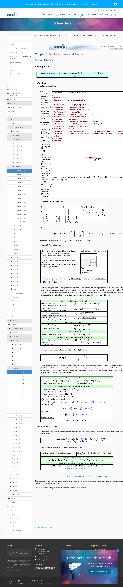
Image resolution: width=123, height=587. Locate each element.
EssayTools (14, 111)
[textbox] (82, 73)
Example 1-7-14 (21, 222)
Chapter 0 (16, 131)
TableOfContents (18, 293)
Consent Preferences (54, 583)
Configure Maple (14, 518)
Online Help (50, 35)
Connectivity (13, 89)
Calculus (14, 123)
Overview (15, 301)
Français (21, 581)
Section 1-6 (18, 162)
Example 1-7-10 (21, 206)
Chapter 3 (16, 261)
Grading (13, 115)
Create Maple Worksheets (17, 52)
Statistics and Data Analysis (18, 74)
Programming (13, 78)
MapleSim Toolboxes (15, 530)
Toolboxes (13, 522)
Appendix (15, 289)
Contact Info (39, 546)
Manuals (12, 514)
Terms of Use (39, 583)
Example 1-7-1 (21, 170)
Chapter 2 (16, 257)
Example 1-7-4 (21, 182)
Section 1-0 (17, 226)
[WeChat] (53, 568)
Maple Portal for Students (18, 305)
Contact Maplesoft (99, 10)
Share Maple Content (16, 62)
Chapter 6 (16, 273)
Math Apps (13, 99)
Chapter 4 (16, 265)
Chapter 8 (16, 281)
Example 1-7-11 (21, 210)
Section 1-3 (18, 151)
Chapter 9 (16, 285)
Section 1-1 (18, 143)
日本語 (34, 581)
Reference (13, 506)
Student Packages (16, 107)
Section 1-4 (18, 155)
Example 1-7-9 (21, 202)
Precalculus (15, 297)
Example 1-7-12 (21, 214)
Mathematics (13, 66)
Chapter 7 (16, 277)
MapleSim (12, 526)
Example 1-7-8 (21, 198)
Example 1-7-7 (21, 194)
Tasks (12, 313)
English (16, 581)
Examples (17, 139)
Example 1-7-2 (21, 174)
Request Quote (111, 10)
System (12, 510)
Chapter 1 (16, 135)
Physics (12, 70)
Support (42, 35)
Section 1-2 (18, 147)
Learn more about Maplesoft (14, 570)
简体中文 (39, 581)
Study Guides (15, 119)
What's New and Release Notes (19, 48)
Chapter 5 (16, 269)
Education (12, 103)
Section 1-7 (18, 166)
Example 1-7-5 (21, 186)
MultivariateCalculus (18, 127)
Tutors (13, 317)
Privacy (46, 583)
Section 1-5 (18, 159)
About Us (10, 546)
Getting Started (14, 44)
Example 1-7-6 (21, 190)
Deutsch (28, 581)
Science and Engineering (16, 86)
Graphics (12, 82)
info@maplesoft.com (44, 560)
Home (37, 35)
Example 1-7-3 (21, 178)
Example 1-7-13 (21, 218)
